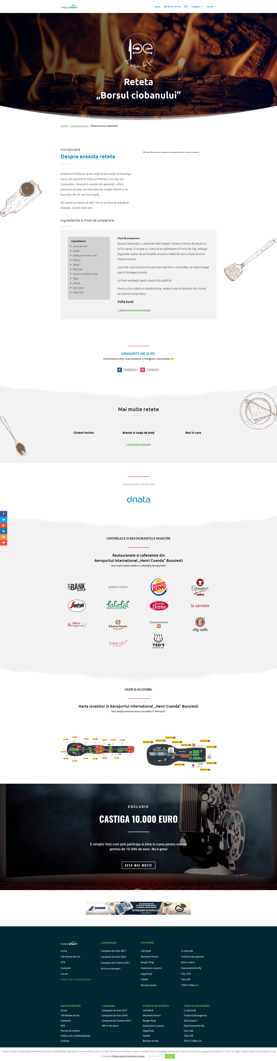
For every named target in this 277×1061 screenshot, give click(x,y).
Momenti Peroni (149, 956)
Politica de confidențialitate (75, 1035)
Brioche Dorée (148, 985)
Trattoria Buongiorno (192, 956)
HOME (64, 125)
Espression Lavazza (151, 968)
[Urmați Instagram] (142, 370)
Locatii (210, 7)
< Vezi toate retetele (138, 444)
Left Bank (146, 950)
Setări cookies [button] (154, 1056)
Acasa (157, 7)
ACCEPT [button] (170, 1056)
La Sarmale (187, 950)
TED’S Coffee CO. (193, 1040)
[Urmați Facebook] (119, 370)
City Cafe (186, 973)
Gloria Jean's (188, 962)
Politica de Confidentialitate (76, 979)
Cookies (65, 1040)
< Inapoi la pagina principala (134, 310)
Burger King (147, 962)
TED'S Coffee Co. (190, 985)
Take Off (185, 979)
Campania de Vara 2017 (113, 950)
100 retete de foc (79, 125)
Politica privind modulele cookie (128, 1056)
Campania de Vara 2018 (113, 956)
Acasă (64, 1010)
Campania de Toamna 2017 (115, 962)
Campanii (196, 7)
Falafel (144, 979)
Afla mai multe (138, 865)
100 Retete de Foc (172, 7)
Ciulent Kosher (83, 432)
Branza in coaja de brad (138, 432)
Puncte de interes (70, 1030)
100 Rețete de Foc (70, 1015)
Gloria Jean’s (190, 1020)
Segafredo (146, 973)
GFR (186, 7)
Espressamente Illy (191, 968)
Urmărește (130, 369)
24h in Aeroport (110, 1025)
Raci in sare (193, 432)
